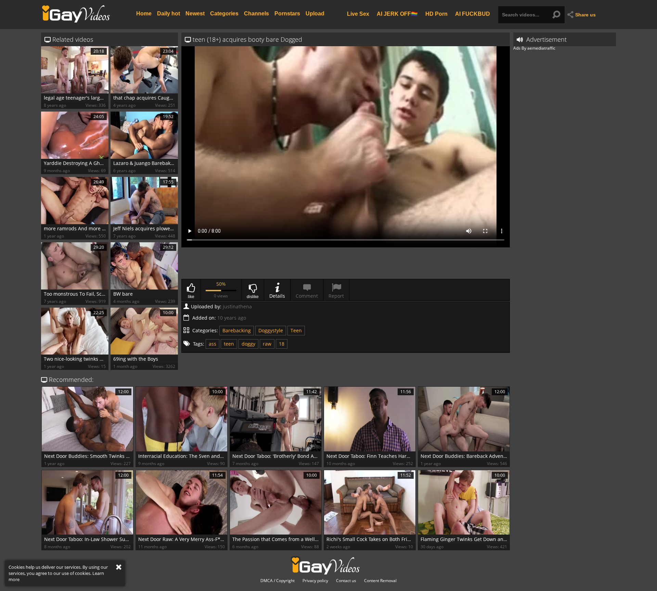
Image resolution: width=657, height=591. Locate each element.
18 (281, 344)
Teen (296, 330)
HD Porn (436, 13)
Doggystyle (270, 330)
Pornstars (287, 13)
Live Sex (358, 13)
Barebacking (236, 330)
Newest (195, 13)
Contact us (346, 581)
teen (229, 344)
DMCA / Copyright (277, 581)
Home (144, 13)
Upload (315, 13)
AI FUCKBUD (472, 13)
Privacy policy (315, 581)
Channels (256, 13)
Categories (224, 13)
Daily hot (168, 13)
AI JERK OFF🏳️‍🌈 (397, 13)
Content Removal (380, 581)
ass (212, 344)
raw (267, 344)
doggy (248, 344)
